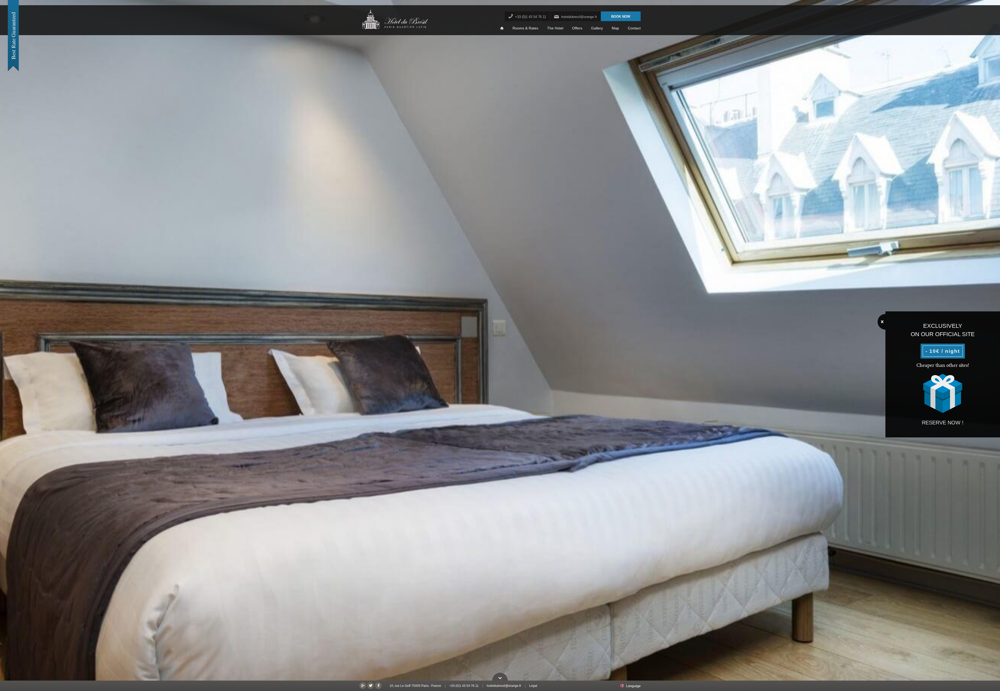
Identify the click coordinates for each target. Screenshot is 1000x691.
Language (633, 686)
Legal (533, 686)
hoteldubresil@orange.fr (579, 17)
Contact (634, 28)
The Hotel (555, 28)
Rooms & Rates (525, 28)
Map (615, 28)
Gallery (597, 28)
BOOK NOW (620, 16)
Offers (577, 28)
